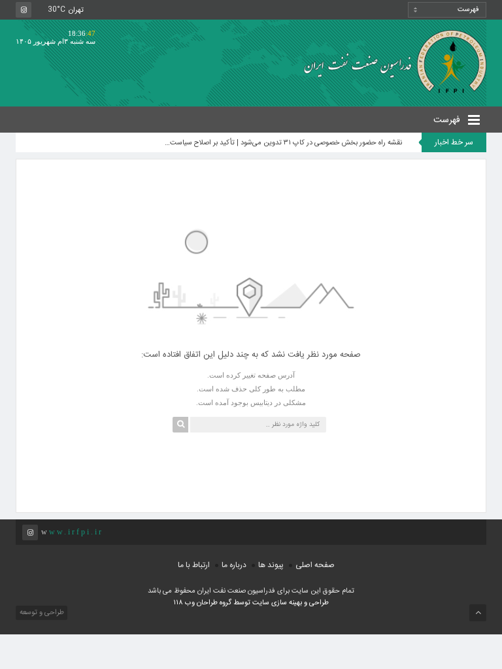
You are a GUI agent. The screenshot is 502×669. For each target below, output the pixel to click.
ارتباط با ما (194, 565)
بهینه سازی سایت (277, 603)
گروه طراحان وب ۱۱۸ (203, 603)
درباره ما (234, 565)
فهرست (448, 120)
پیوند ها (271, 565)
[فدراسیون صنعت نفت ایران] (390, 61)
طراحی (318, 603)
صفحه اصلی (315, 565)
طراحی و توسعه (41, 613)
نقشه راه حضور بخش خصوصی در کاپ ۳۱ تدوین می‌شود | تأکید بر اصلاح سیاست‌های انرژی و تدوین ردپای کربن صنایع (282, 143)
